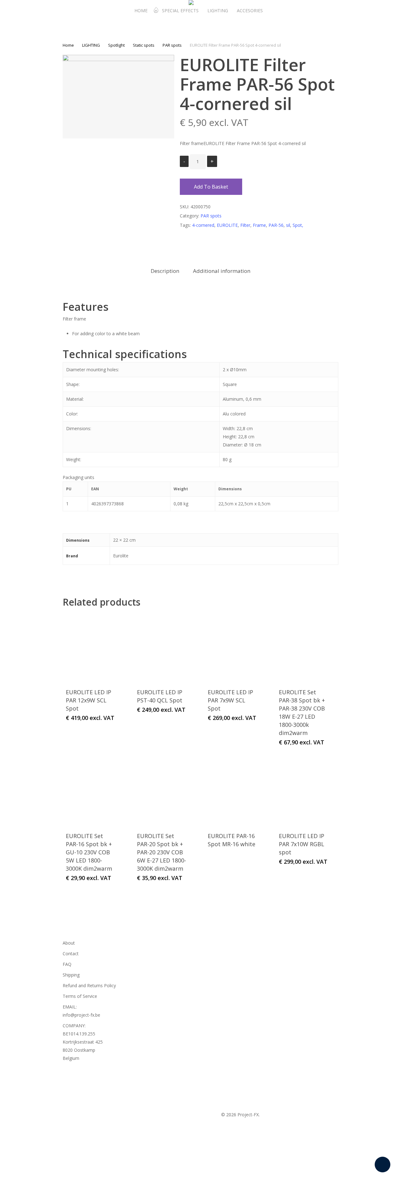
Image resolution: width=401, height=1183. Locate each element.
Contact (71, 953)
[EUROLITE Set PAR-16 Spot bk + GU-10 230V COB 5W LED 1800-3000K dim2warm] (91, 791)
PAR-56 (276, 225)
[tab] (164, 271)
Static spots (143, 45)
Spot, (298, 225)
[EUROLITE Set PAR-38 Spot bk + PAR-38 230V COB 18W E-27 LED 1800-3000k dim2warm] (304, 648)
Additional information (221, 270)
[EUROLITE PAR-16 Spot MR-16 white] (233, 791)
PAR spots (172, 45)
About (69, 943)
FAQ (67, 964)
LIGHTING (91, 45)
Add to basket (211, 186)
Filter (245, 225)
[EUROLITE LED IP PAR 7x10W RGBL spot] (304, 791)
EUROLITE (227, 225)
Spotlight (116, 45)
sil (288, 225)
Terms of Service (80, 996)
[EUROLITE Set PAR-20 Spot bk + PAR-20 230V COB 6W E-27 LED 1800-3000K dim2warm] (162, 791)
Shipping (71, 975)
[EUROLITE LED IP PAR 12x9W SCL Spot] (91, 648)
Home (68, 45)
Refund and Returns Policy (89, 985)
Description (165, 270)
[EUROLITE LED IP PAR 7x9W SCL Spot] (233, 648)
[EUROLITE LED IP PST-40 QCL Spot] (162, 648)
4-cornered (203, 225)
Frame (259, 225)
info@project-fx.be (81, 1015)
